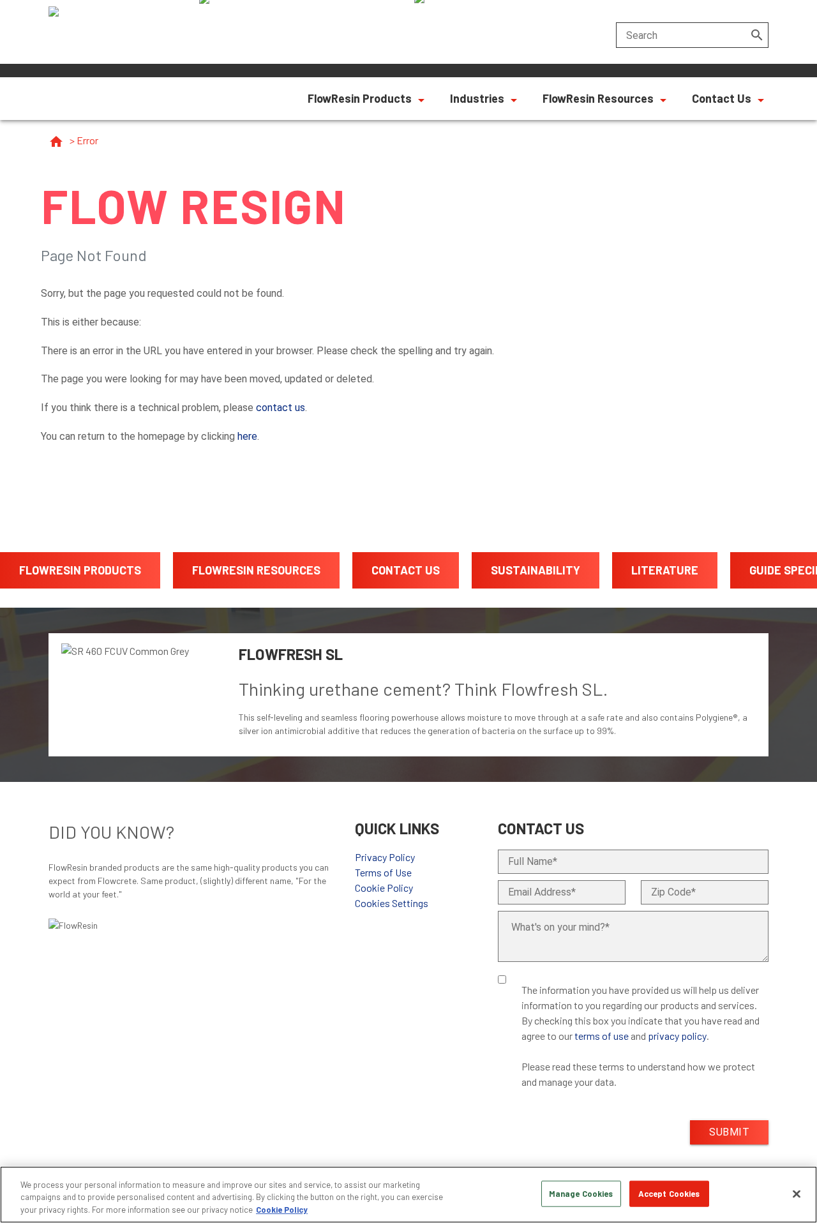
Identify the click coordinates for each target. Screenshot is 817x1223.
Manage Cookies (581, 1193)
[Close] (797, 1194)
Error (87, 140)
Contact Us (721, 98)
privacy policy (677, 1036)
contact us (280, 407)
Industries (477, 98)
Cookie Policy (384, 888)
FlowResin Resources (598, 98)
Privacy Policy (385, 857)
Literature (664, 570)
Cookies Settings (391, 903)
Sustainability (535, 570)
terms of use (601, 1036)
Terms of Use (383, 872)
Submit (729, 1132)
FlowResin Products (360, 98)
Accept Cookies (669, 1193)
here (247, 436)
